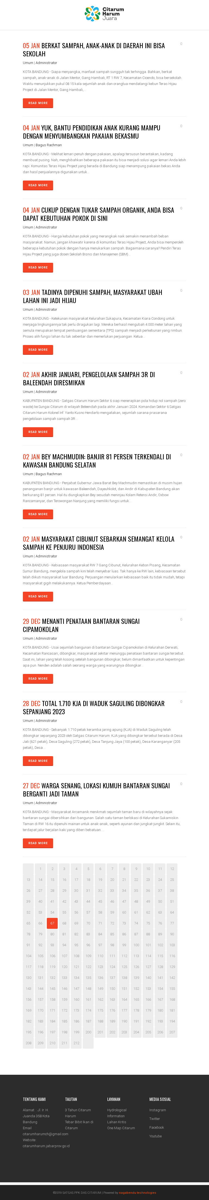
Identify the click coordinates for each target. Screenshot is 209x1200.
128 (160, 967)
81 (64, 934)
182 (28, 1021)
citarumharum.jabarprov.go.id (46, 1146)
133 (64, 978)
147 (76, 989)
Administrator (46, 63)
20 (112, 880)
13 (28, 880)
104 (28, 956)
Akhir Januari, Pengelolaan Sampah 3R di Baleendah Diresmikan (89, 378)
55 (64, 912)
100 (136, 945)
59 (112, 912)
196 (40, 1032)
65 (28, 923)
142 (172, 978)
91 (28, 945)
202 (112, 1032)
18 (88, 880)
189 (112, 1021)
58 (100, 912)
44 (88, 901)
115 (160, 956)
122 (88, 967)
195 (28, 1032)
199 (76, 1032)
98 (112, 945)
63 (160, 912)
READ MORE (38, 103)
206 (160, 1032)
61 (136, 912)
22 (136, 880)
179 (148, 1010)
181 (172, 1010)
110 (100, 956)
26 (28, 890)
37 (160, 890)
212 (76, 1043)
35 (136, 890)
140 (148, 978)
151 (124, 989)
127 (148, 967)
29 (64, 890)
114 (148, 956)
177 (124, 1010)
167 (160, 999)
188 (100, 1021)
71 (100, 923)
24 (160, 880)
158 (52, 999)
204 (136, 1032)
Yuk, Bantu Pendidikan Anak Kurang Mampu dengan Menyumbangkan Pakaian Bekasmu (91, 132)
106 (52, 956)
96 (88, 945)
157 (40, 999)
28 (52, 890)
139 (136, 978)
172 (64, 1010)
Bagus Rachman (49, 145)
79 (40, 934)
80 (52, 934)
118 (40, 967)
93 (52, 945)
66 (40, 923)
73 (124, 923)
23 (148, 880)
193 (160, 1021)
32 (100, 890)
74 (136, 923)
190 (124, 1021)
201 (100, 1032)
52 (28, 912)
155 (172, 989)
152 (136, 989)
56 (76, 912)
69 (76, 923)
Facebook (156, 1127)
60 (124, 912)
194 (172, 1021)
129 (172, 967)
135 (88, 978)
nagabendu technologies (137, 1193)
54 (52, 912)
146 (64, 989)
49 (148, 901)
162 (100, 999)
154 (160, 989)
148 (88, 989)
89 (160, 934)
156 (28, 999)
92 (40, 945)
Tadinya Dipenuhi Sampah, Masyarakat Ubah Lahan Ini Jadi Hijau (92, 296)
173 (76, 1010)
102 (160, 945)
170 (40, 1010)
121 (76, 967)
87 (136, 934)
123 (100, 967)
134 (76, 978)
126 (136, 967)
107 (64, 956)
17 (76, 880)
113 (136, 956)
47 (124, 901)
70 (88, 923)
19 (100, 880)
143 (28, 989)
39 (28, 901)
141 (160, 978)
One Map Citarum (121, 1128)
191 (136, 1021)
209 (40, 1043)
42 (64, 901)
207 (172, 1032)
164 (124, 999)
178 (136, 1010)
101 (148, 945)
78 (28, 934)
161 (88, 999)
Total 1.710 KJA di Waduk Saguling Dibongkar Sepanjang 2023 (94, 707)
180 (160, 1010)
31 (88, 890)
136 (100, 978)
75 (148, 923)
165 (136, 999)
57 (88, 912)
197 (52, 1032)
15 (52, 880)
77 (172, 923)
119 (52, 967)
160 (76, 999)
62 (148, 912)
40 (40, 901)
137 (112, 978)
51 (172, 901)
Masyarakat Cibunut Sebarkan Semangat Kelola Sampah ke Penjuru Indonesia (98, 543)
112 (124, 956)
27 (40, 890)
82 (76, 934)
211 (64, 1043)
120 (64, 967)
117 (28, 967)
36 (148, 890)
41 (52, 901)
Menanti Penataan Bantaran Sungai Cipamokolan (81, 625)
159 (64, 999)
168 (172, 999)
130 (28, 978)
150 (112, 989)
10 (148, 869)
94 (64, 945)
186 (76, 1021)
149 (100, 989)
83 (88, 934)
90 (172, 934)
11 (160, 869)
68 (64, 923)
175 (100, 1010)
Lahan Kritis (116, 1122)
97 (100, 945)
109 (88, 956)
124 (112, 967)
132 (52, 978)
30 (76, 890)
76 (160, 923)
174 (88, 1010)
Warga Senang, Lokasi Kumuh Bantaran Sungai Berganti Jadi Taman (96, 789)
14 (40, 880)
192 (148, 1021)
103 (172, 945)
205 (148, 1032)
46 (112, 901)
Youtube (155, 1136)
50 (160, 901)
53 (40, 912)
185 (64, 1021)
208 (28, 1043)
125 (124, 967)
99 (124, 945)
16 (64, 880)
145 (52, 989)
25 (172, 880)
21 (124, 880)
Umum (28, 63)
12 (172, 869)
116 (172, 956)
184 (52, 1021)
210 (52, 1043)
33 (112, 890)
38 (172, 890)
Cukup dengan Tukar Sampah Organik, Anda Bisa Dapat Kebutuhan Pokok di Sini (98, 214)
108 (76, 956)
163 (112, 999)
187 (88, 1021)
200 (88, 1032)
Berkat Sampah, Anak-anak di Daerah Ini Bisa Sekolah (94, 49)
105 (40, 956)
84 (100, 934)
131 (40, 978)
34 (124, 890)
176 (112, 1010)
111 (112, 956)
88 (148, 934)
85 (112, 934)
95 (76, 945)
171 (52, 1010)
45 (100, 901)
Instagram (157, 1110)
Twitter (154, 1119)
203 (124, 1032)
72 (112, 923)
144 (40, 989)
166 (148, 999)
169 (28, 1010)
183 (40, 1021)
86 (124, 934)
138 (124, 978)
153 (148, 989)
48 (136, 901)
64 (172, 912)
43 (76, 901)
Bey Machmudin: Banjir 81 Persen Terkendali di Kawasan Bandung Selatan (97, 460)
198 (64, 1032)
